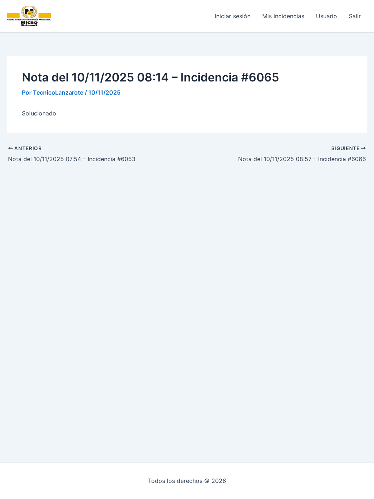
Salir (355, 16)
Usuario (326, 16)
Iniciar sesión (233, 16)
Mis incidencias (283, 16)
